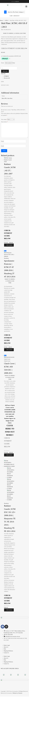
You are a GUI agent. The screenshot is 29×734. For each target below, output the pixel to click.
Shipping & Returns (8, 650)
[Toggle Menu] (26, 6)
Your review (4, 121)
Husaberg (6, 258)
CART (11, 15)
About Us (6, 647)
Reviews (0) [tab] (7, 78)
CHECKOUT (16, 15)
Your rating (4, 119)
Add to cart (5, 71)
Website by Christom (17, 693)
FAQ (5, 649)
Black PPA (4, 98)
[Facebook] (2, 626)
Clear (13, 62)
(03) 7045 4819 (9, 634)
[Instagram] (6, 626)
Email (2, 146)
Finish (2, 62)
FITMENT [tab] (6, 76)
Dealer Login (7, 645)
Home (1, 20)
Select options (9, 245)
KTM (6, 20)
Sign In (17, 1)
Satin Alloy (9, 98)
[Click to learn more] (4, 674)
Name (2, 141)
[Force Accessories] (14, 5)
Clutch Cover (7, 361)
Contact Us (6, 652)
